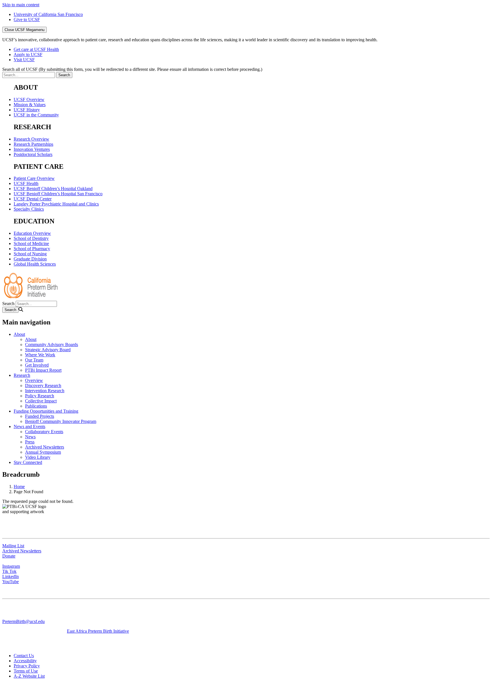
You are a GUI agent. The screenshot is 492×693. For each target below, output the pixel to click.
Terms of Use (26, 671)
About (19, 334)
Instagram (11, 566)
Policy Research (39, 395)
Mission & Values (30, 104)
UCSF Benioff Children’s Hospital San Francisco (58, 193)
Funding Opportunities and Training (46, 411)
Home (19, 486)
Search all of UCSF (132, 69)
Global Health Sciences (35, 264)
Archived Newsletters (44, 447)
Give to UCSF (27, 19)
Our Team (34, 359)
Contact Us (24, 655)
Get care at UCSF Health (36, 49)
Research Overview (31, 139)
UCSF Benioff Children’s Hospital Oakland (53, 188)
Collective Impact (41, 400)
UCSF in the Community (36, 114)
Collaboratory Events (44, 431)
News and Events (29, 426)
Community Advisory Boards (51, 344)
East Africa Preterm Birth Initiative (98, 631)
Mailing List (13, 545)
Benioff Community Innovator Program (60, 421)
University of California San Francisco (48, 14)
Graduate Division (30, 258)
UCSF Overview (29, 99)
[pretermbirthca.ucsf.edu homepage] (30, 298)
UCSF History (27, 109)
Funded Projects (39, 416)
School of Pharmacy (32, 248)
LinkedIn (10, 576)
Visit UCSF (24, 59)
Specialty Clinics (29, 209)
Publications (36, 406)
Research (22, 375)
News (30, 436)
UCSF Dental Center (33, 198)
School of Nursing (30, 253)
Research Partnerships (33, 144)
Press (29, 441)
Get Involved (37, 365)
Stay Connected (28, 462)
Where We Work (40, 354)
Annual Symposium (43, 452)
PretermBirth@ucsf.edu (23, 621)
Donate (8, 556)
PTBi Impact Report (43, 370)
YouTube (10, 581)
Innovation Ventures (32, 149)
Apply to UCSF (28, 54)
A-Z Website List (29, 676)
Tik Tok (9, 571)
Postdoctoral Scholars (33, 154)
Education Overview (32, 233)
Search (8, 303)
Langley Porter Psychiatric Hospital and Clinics (56, 203)
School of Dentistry (31, 238)
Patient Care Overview (34, 178)
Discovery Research (43, 385)
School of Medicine (31, 243)
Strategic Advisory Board (48, 349)
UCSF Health (26, 183)
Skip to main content (20, 4)
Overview (34, 380)
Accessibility (25, 660)
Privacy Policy (27, 665)
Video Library (37, 457)
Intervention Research (44, 390)
